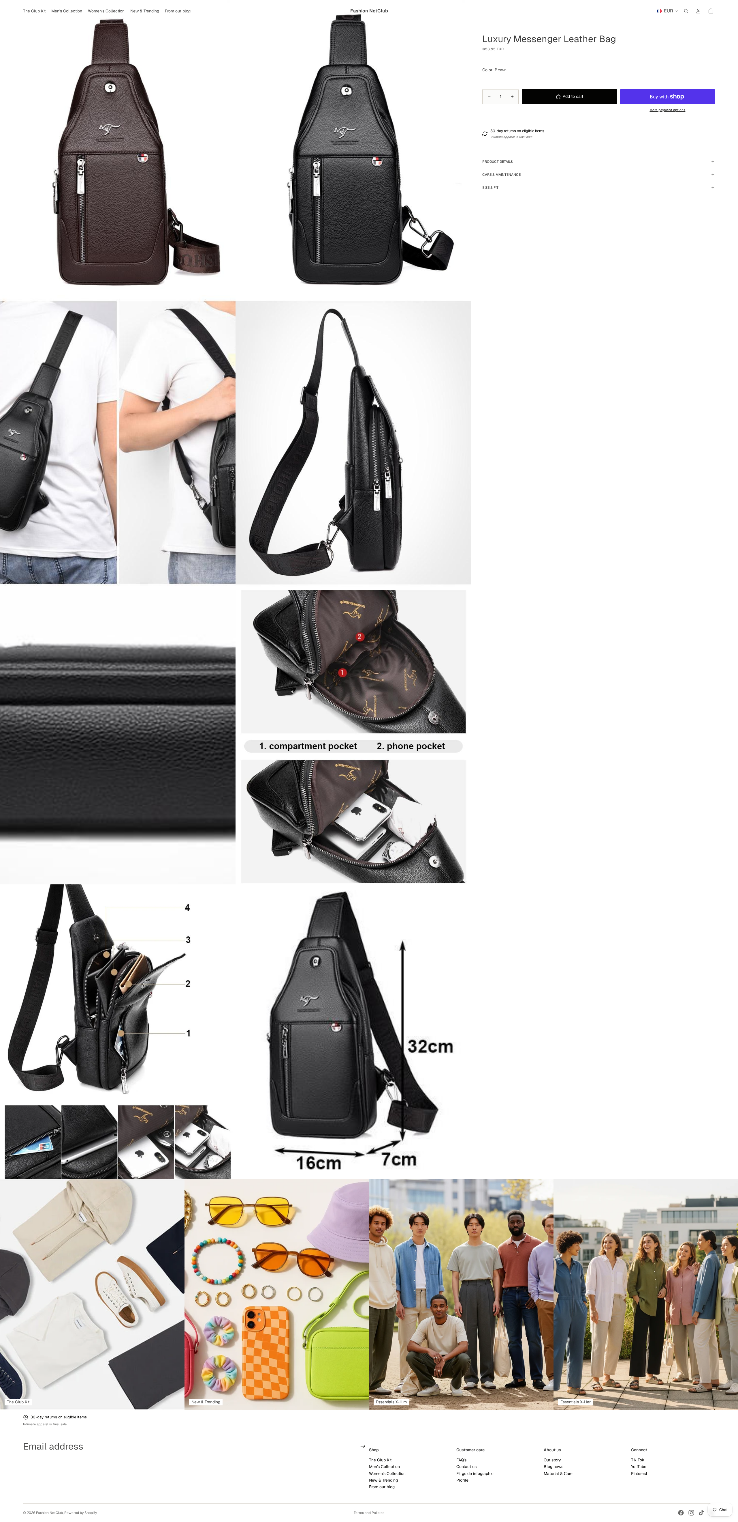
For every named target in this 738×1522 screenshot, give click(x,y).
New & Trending (383, 1480)
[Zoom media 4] (353, 442)
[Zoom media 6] (353, 737)
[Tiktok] (701, 1512)
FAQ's (461, 1460)
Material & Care (558, 1473)
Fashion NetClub (49, 1512)
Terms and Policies (369, 1512)
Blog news (553, 1466)
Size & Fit (490, 187)
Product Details (497, 161)
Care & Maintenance (501, 174)
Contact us (466, 1466)
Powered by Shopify (80, 1512)
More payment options (667, 110)
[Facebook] (680, 1512)
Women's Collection (387, 1473)
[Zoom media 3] (118, 442)
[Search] (686, 11)
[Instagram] (691, 1512)
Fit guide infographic (475, 1473)
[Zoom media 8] (353, 1031)
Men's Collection (384, 1466)
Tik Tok (637, 1460)
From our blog (382, 1487)
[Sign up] (363, 1446)
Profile (462, 1480)
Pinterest (639, 1473)
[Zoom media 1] (118, 147)
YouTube (638, 1466)
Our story (552, 1460)
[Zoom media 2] (353, 147)
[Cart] (711, 11)
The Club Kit (380, 1460)
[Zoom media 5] (118, 737)
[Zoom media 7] (118, 1031)
